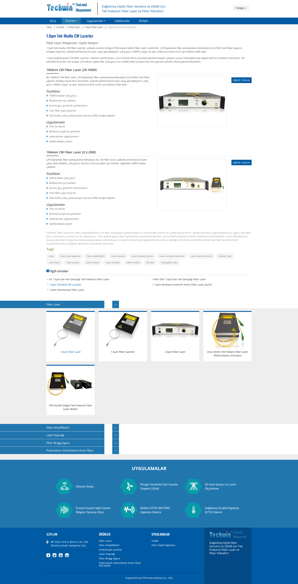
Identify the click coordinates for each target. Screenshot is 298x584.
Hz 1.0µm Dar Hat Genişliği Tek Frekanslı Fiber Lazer (79, 279)
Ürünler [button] (70, 21)
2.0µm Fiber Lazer (175, 351)
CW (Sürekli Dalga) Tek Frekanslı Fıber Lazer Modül (70, 407)
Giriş (53, 21)
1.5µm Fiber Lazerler (123, 351)
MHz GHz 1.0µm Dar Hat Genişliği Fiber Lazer (180, 279)
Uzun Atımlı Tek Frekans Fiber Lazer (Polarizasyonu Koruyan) (227, 353)
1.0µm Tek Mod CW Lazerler (65, 284)
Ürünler (60, 27)
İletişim (143, 21)
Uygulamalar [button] (95, 21)
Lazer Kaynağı (107, 554)
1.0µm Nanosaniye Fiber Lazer (66, 289)
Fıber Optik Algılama (163, 545)
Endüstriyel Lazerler (110, 549)
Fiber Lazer (74, 27)
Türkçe (240, 8)
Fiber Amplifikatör (109, 545)
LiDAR (155, 541)
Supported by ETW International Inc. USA (149, 578)
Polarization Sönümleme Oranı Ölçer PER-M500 (120, 564)
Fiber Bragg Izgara (109, 558)
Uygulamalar (161, 534)
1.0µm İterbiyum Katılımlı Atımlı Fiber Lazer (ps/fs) (183, 284)
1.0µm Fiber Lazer (94, 27)
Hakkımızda (122, 21)
